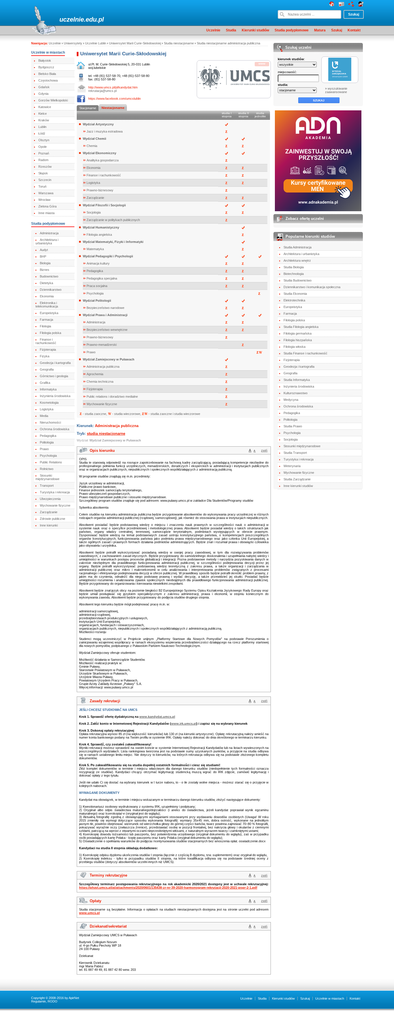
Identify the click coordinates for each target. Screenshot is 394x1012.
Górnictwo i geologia (54, 376)
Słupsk (43, 173)
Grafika (45, 382)
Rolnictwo (46, 469)
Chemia (92, 146)
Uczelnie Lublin (95, 43)
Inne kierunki (49, 525)
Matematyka (95, 249)
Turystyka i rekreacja (55, 492)
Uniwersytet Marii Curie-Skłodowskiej (135, 43)
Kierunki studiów (255, 30)
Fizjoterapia (48, 349)
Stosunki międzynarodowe (47, 477)
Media (44, 416)
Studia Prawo (293, 426)
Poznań (43, 153)
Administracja (49, 233)
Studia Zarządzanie (297, 479)
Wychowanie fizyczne (55, 505)
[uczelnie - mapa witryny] (351, 5)
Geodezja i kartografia (55, 363)
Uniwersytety (73, 43)
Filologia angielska (99, 234)
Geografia (47, 369)
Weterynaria (292, 466)
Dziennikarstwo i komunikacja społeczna (312, 287)
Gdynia (43, 93)
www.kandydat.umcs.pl (157, 716)
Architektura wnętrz (297, 260)
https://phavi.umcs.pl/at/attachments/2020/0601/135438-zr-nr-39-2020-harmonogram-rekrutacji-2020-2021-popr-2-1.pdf (168, 887)
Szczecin (44, 180)
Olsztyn (43, 140)
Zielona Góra (47, 206)
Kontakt (354, 30)
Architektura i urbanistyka (46, 241)
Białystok (44, 60)
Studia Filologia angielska (301, 326)
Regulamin (38, 1001)
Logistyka (46, 409)
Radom (43, 160)
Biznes (44, 269)
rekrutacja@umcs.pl (102, 90)
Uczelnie (213, 30)
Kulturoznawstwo (295, 393)
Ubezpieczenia (50, 499)
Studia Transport (295, 452)
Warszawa (45, 193)
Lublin (42, 127)
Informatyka (48, 389)
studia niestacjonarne (106, 433)
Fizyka (44, 356)
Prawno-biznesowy (100, 190)
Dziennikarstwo (50, 289)
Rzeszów (45, 166)
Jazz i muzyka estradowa (105, 131)
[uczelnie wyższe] (331, 5)
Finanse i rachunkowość (45, 341)
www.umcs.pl (89, 913)
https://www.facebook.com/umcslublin (114, 98)
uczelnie (71, 19)
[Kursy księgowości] (318, 160)
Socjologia (94, 212)
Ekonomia (47, 296)
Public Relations (51, 462)
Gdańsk (44, 87)
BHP (43, 256)
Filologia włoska (294, 346)
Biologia (45, 263)
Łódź (41, 133)
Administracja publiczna (103, 366)
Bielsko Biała (47, 73)
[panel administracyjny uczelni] (361, 5)
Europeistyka (49, 313)
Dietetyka (46, 283)
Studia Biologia (294, 267)
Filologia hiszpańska (298, 340)
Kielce (42, 113)
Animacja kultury (98, 263)
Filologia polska (50, 333)
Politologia (47, 442)
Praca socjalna (97, 286)
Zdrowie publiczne (52, 518)
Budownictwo (49, 276)
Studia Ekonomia (295, 293)
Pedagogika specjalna (102, 278)
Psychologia (48, 455)
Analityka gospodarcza (103, 160)
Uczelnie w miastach (329, 998)
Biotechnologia (294, 273)
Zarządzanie (48, 512)
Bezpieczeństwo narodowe (105, 307)
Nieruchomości (50, 422)
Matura (320, 30)
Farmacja (46, 319)
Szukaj (336, 30)
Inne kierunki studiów (298, 486)
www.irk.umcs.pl (183, 723)
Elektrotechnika (294, 300)
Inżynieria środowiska (55, 396)
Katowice (44, 107)
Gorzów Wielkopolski (53, 100)
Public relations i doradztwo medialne (112, 396)
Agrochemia (95, 374)
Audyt (44, 250)
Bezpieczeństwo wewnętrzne (107, 329)
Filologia (45, 326)
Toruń (42, 186)
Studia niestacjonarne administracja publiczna (228, 43)
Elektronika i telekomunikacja (46, 304)
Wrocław (44, 199)
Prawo (44, 449)
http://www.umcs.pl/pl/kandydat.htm (113, 87)
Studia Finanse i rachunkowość (305, 353)
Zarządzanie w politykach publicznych (113, 220)
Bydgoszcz (46, 67)
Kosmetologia (49, 402)
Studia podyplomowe (292, 30)
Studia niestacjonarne (179, 43)
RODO (52, 1001)
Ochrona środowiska (54, 429)
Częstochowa (48, 80)
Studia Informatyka (297, 380)
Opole (42, 146)
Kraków (43, 120)
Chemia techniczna (100, 381)
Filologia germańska (298, 333)
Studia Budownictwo (298, 280)
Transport (47, 485)
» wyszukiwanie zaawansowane (336, 90)
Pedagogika (48, 435)
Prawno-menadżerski (102, 344)
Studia (231, 30)
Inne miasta (46, 213)
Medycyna (291, 399)
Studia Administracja (298, 247)
